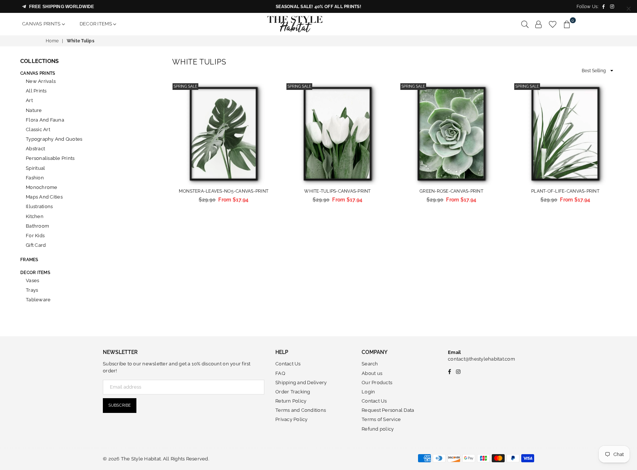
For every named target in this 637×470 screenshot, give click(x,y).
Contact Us (288, 363)
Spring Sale (185, 86)
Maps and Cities (44, 197)
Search (370, 363)
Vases (32, 280)
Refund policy (378, 429)
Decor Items (96, 24)
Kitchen (34, 216)
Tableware (38, 299)
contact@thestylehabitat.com (481, 359)
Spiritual (35, 168)
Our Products (377, 382)
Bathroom (37, 226)
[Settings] (538, 23)
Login (368, 391)
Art (29, 100)
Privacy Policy (291, 419)
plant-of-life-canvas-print (565, 191)
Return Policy (290, 401)
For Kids (35, 235)
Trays (32, 290)
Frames (29, 259)
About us (372, 373)
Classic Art (38, 129)
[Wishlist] (552, 23)
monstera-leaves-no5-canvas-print (223, 191)
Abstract (35, 148)
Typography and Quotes (54, 139)
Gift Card (36, 245)
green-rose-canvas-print (451, 191)
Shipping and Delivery (301, 382)
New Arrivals (41, 81)
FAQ (280, 373)
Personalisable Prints (50, 158)
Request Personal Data (388, 410)
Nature (34, 110)
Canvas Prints (42, 24)
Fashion (35, 177)
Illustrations (39, 206)
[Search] (525, 23)
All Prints (36, 91)
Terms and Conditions (300, 410)
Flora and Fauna (45, 120)
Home (52, 40)
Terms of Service (381, 419)
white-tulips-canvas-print (337, 191)
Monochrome (42, 187)
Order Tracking (292, 391)
